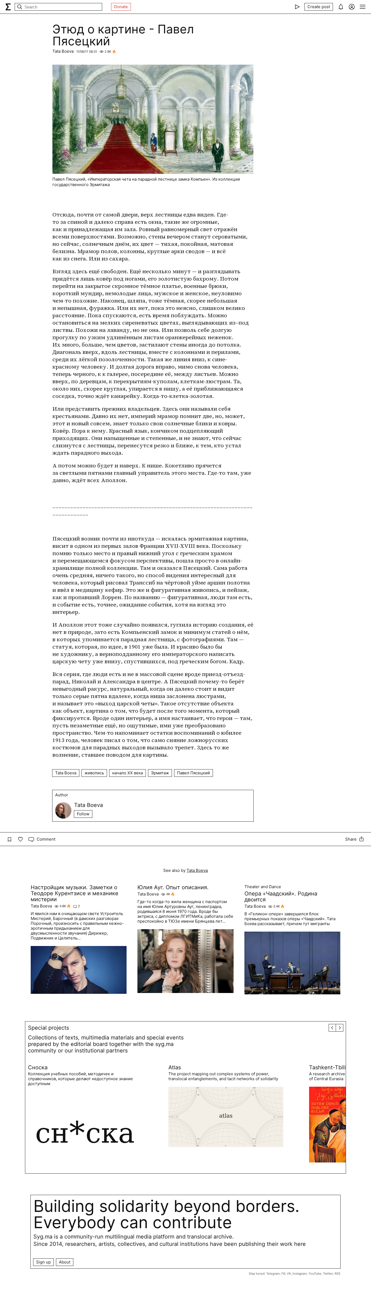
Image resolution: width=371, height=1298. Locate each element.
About (64, 1262)
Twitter (328, 1273)
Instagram (300, 1273)
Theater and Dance (262, 886)
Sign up (43, 1262)
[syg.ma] (8, 6)
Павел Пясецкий (193, 772)
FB (283, 1273)
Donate (121, 6)
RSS (337, 1273)
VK (289, 1273)
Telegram (273, 1273)
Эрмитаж (160, 772)
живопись (94, 772)
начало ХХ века (127, 772)
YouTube (315, 1273)
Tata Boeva (63, 51)
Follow (83, 813)
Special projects (48, 1027)
